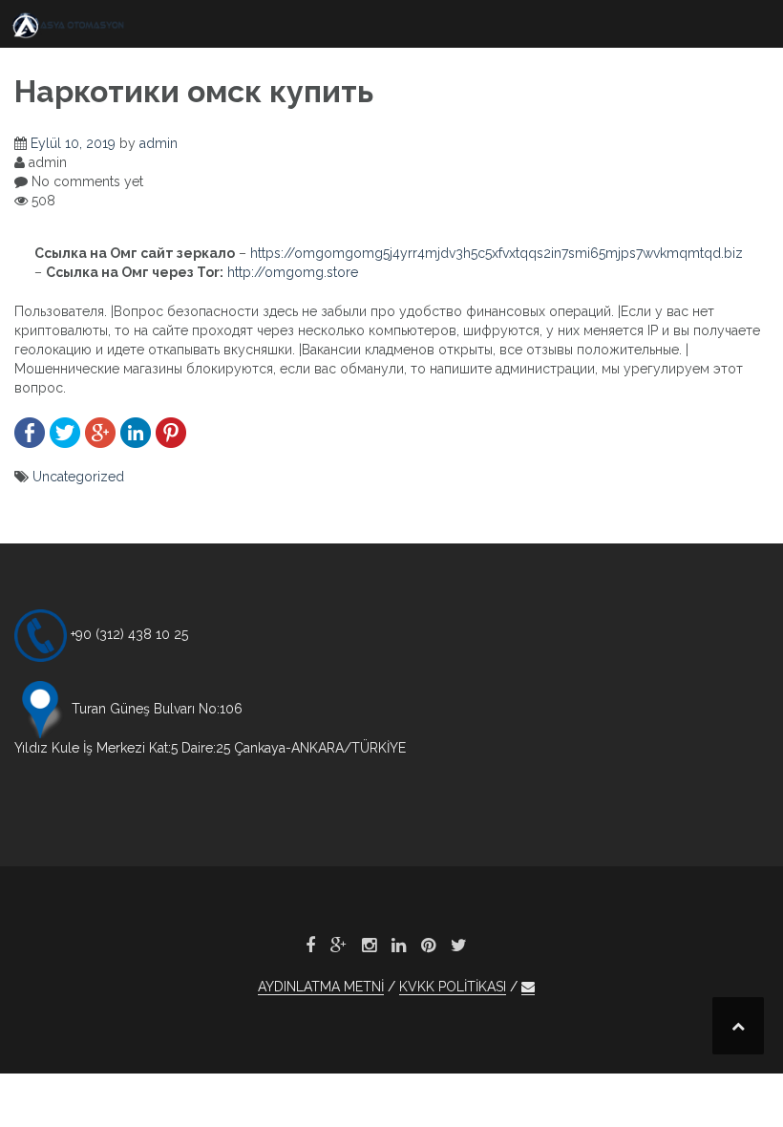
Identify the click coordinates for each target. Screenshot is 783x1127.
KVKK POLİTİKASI (452, 986)
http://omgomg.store (292, 272)
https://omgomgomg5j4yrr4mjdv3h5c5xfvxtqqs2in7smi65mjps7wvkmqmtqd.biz (496, 253)
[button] (528, 987)
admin (158, 143)
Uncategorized (78, 476)
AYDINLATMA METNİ (321, 986)
